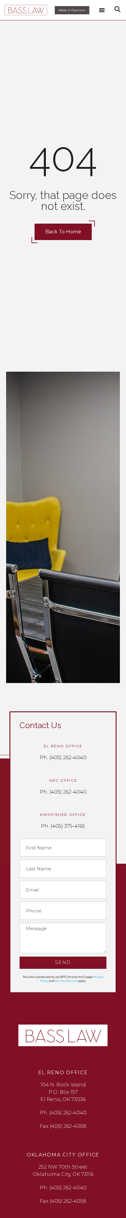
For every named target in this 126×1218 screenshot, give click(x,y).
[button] (101, 10)
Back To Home (63, 232)
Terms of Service (66, 981)
